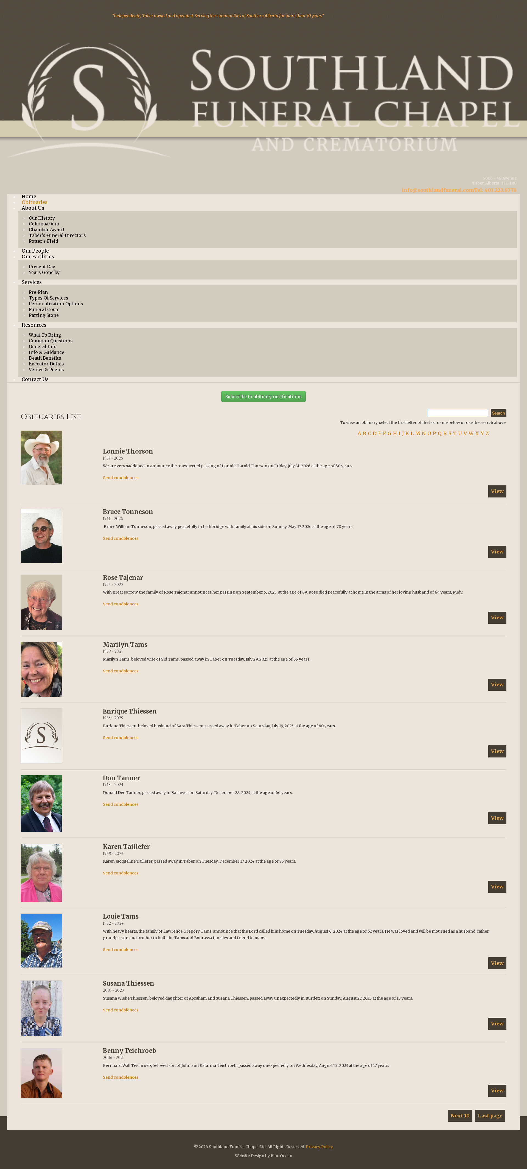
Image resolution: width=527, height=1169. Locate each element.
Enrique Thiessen (130, 711)
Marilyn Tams (125, 644)
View (497, 491)
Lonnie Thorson (128, 451)
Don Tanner (121, 778)
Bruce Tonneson (128, 512)
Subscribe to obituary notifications (263, 396)
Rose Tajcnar (123, 577)
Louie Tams (121, 916)
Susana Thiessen (128, 983)
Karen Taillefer (126, 847)
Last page (490, 1115)
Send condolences (120, 477)
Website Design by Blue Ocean (263, 1155)
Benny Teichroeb (129, 1051)
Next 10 (460, 1115)
